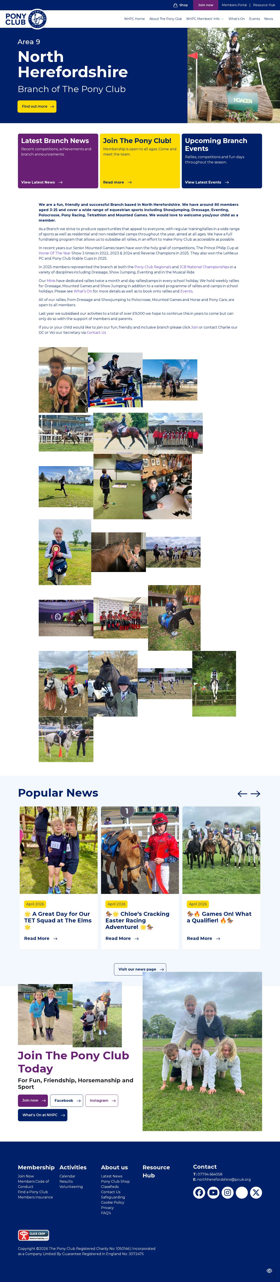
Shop (183, 5)
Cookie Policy (112, 1202)
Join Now (26, 1176)
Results (66, 1181)
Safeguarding (113, 1197)
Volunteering (71, 1187)
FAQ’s (106, 1213)
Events (254, 19)
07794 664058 (207, 1174)
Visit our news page (138, 969)
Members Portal (234, 5)
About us (114, 1167)
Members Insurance (35, 1197)
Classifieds (110, 1187)
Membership (36, 1167)
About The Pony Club (165, 19)
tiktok (242, 1192)
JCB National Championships (204, 267)
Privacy (107, 1208)
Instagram (99, 1100)
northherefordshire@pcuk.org (222, 1179)
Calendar (67, 1176)
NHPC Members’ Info (203, 19)
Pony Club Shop (115, 1181)
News (268, 19)
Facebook (64, 1100)
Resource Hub (264, 5)
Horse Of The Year (55, 253)
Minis (51, 281)
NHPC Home (134, 19)
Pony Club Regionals (153, 267)
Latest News (111, 1176)
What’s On (237, 19)
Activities (73, 1167)
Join (195, 327)
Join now (205, 5)
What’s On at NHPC (40, 1115)
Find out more (34, 106)
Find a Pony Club (33, 1192)
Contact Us (96, 333)
